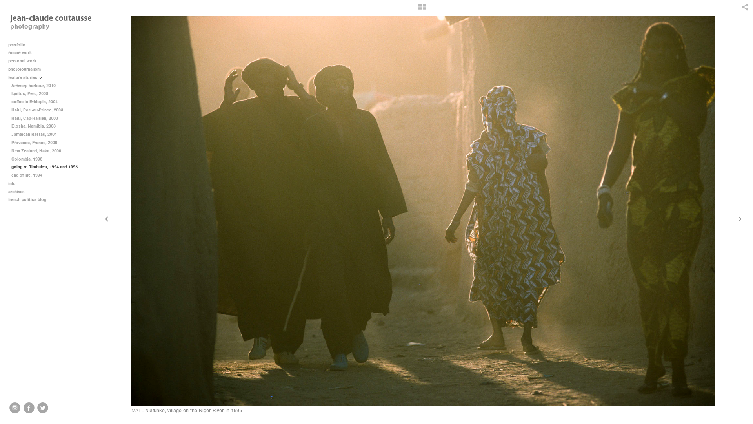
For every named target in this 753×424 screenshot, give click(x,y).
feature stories (23, 77)
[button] (422, 10)
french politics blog (27, 199)
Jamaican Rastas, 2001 (34, 134)
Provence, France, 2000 (34, 142)
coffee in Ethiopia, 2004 (34, 101)
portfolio (16, 45)
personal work (23, 61)
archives (17, 191)
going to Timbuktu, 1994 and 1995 (44, 167)
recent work (20, 52)
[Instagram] (15, 407)
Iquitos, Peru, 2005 (29, 93)
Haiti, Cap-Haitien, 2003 (34, 118)
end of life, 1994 (26, 175)
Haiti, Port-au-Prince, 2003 (37, 110)
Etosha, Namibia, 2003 (33, 126)
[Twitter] (43, 407)
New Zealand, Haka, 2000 (36, 151)
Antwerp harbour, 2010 (33, 85)
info (12, 183)
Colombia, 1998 (26, 159)
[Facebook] (29, 407)
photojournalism (25, 69)
